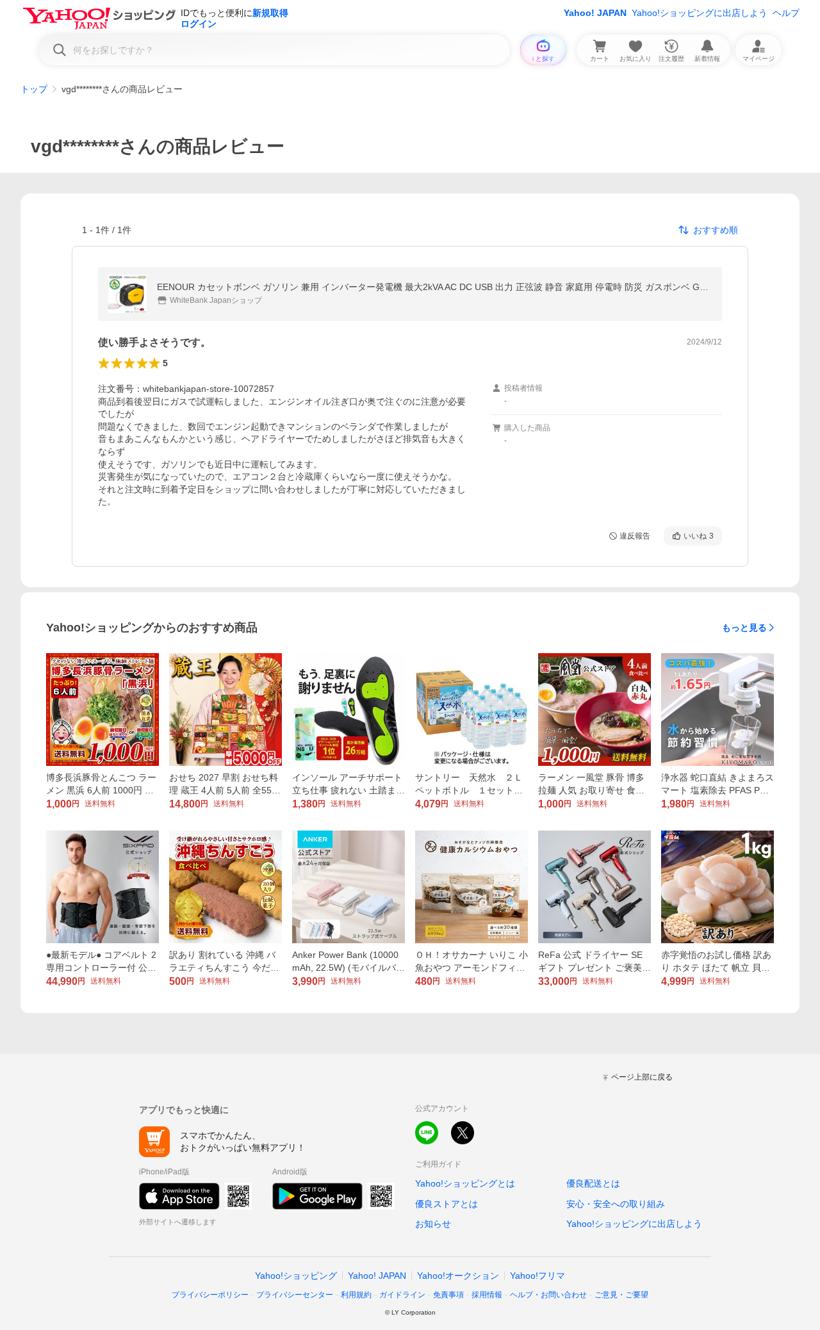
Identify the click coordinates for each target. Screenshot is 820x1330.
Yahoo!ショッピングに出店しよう (699, 13)
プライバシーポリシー (210, 1294)
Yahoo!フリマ (537, 1275)
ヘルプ (786, 13)
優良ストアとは (446, 1204)
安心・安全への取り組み (615, 1204)
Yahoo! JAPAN (595, 13)
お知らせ (433, 1224)
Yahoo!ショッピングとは (465, 1183)
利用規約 (356, 1294)
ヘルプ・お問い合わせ (548, 1294)
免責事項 (448, 1294)
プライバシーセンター (294, 1294)
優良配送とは (593, 1183)
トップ (33, 89)
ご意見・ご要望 (621, 1294)
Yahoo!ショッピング (296, 1275)
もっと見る (744, 627)
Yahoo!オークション (458, 1275)
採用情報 (487, 1294)
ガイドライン (402, 1294)
